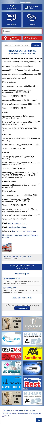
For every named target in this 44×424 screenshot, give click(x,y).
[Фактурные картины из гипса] (11, 324)
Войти (31, 8)
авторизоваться (22, 308)
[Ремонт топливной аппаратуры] (33, 338)
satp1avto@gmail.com (17, 227)
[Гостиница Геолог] (11, 383)
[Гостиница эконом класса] (32, 383)
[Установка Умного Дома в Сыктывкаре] (32, 368)
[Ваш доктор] (11, 338)
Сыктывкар (14, 37)
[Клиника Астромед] (11, 368)
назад (36, 45)
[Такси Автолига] (32, 353)
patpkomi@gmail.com (17, 223)
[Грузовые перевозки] (11, 353)
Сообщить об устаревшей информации (22, 267)
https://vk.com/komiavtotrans (24, 231)
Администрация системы (25, 2)
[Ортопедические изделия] (33, 324)
